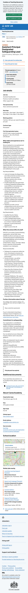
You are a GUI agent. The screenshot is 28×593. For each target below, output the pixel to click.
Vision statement (19, 570)
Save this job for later (11, 64)
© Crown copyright (14, 589)
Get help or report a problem (10, 557)
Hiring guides (5, 548)
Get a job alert (9, 509)
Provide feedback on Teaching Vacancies (13, 559)
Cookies (4, 566)
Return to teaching (7, 533)
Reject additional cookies (14, 18)
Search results (10, 41)
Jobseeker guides (7, 531)
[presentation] (14, 452)
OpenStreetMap (17, 465)
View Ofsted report (8, 416)
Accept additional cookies (14, 15)
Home (3, 41)
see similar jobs (13, 72)
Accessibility (18, 568)
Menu (3, 34)
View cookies (14, 22)
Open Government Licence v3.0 (11, 577)
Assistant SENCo (9, 489)
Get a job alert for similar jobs (13, 60)
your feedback (19, 36)
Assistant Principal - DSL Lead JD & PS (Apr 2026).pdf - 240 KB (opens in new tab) (15, 387)
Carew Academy (9, 445)
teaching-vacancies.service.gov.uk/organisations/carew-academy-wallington (13, 429)
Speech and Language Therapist (13, 481)
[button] (15, 453)
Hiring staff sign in (7, 545)
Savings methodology (8, 570)
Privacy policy (11, 566)
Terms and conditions (8, 568)
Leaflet (8, 465)
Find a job (4, 528)
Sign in (3, 28)
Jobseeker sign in (7, 525)
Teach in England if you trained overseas (13, 536)
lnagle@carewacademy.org (10, 422)
